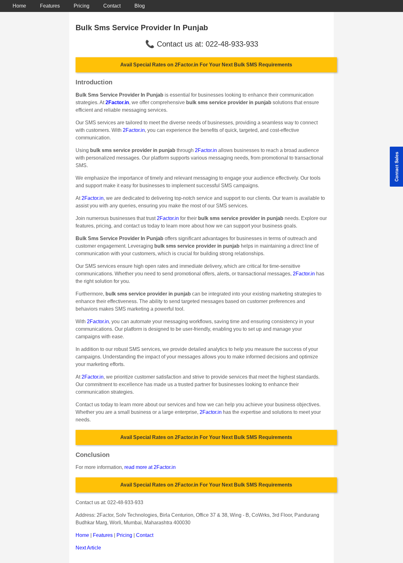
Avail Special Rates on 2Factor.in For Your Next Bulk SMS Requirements (206, 64)
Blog (139, 5)
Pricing (81, 5)
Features (50, 5)
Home (19, 5)
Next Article (88, 547)
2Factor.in (134, 130)
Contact (112, 5)
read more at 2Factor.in (150, 467)
